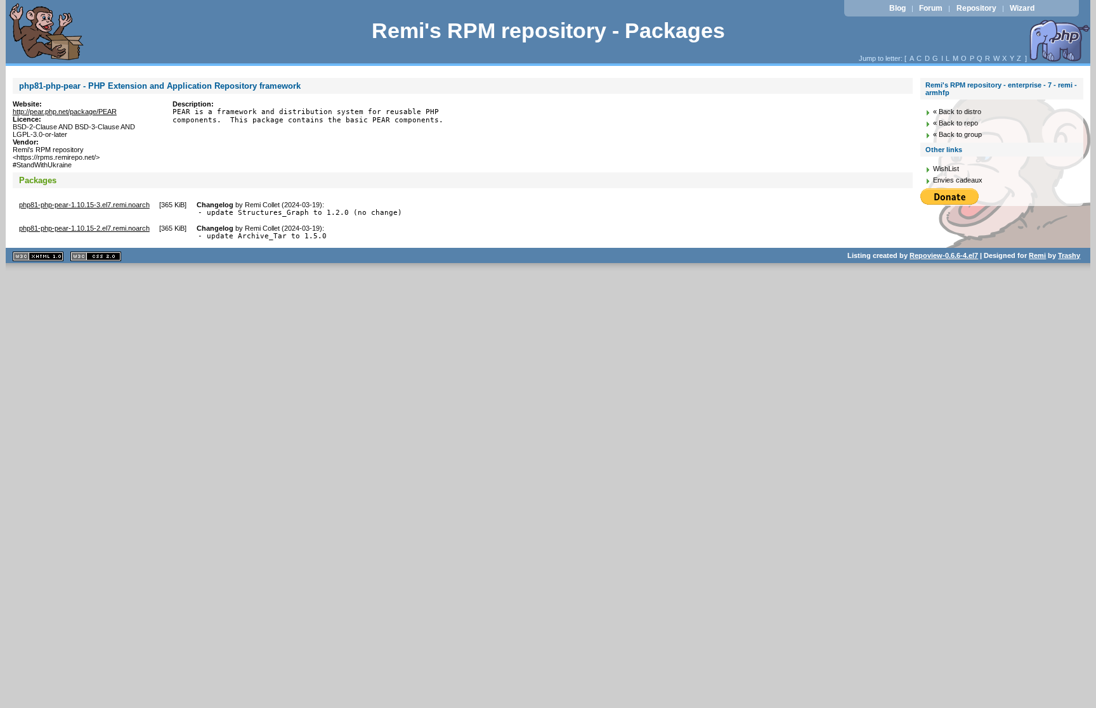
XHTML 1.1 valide (38, 256)
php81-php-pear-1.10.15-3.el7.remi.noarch (84, 205)
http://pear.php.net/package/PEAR (65, 111)
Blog (897, 8)
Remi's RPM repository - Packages (548, 30)
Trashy (1069, 255)
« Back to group (957, 134)
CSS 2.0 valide (95, 256)
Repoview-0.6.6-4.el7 (944, 255)
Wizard (1022, 8)
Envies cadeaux (957, 180)
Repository (976, 8)
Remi (1037, 255)
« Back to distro (957, 111)
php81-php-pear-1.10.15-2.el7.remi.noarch (84, 228)
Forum (931, 8)
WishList (946, 168)
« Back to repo (955, 123)
